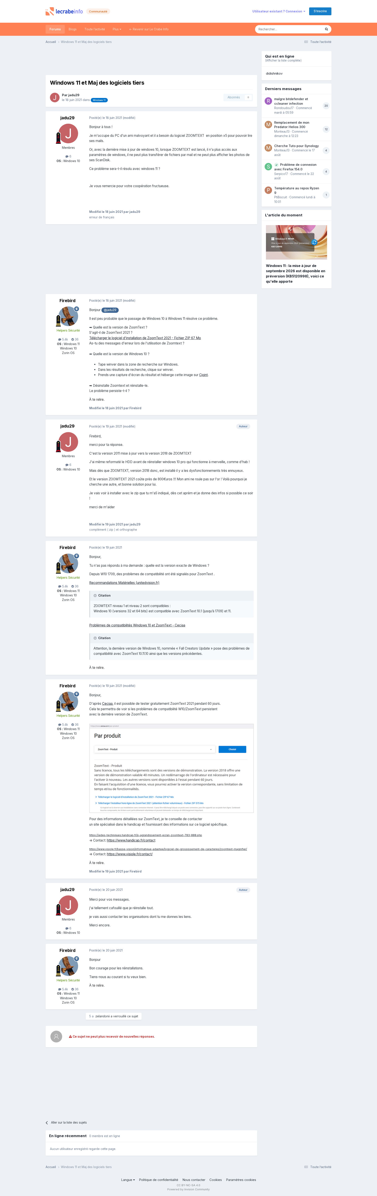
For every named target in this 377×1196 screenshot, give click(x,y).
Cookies (215, 1180)
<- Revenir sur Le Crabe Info (149, 29)
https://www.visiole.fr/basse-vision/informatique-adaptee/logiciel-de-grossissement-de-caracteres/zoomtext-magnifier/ (168, 849)
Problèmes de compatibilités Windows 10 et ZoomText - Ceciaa (137, 625)
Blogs (73, 29)
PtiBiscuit (280, 197)
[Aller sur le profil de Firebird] (68, 316)
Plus (116, 29)
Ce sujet (310, 29)
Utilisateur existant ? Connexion (277, 11)
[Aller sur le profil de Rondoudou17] (268, 101)
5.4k (64, 339)
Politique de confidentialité (158, 1180)
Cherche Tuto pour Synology (296, 146)
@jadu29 (110, 310)
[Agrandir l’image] (171, 768)
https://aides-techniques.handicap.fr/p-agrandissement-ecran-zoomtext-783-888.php (145, 835)
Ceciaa (107, 704)
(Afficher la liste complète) (283, 60)
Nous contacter (193, 1180)
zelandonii (102, 1016)
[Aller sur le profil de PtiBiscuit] (268, 190)
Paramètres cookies (241, 1180)
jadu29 (73, 95)
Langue (127, 1180)
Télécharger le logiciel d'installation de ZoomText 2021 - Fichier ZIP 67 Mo (145, 338)
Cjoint (203, 375)
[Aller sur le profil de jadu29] (55, 97)
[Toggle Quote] (96, 595)
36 (76, 339)
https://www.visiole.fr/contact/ (130, 854)
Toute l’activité (94, 29)
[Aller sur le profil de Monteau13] (268, 124)
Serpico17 (281, 174)
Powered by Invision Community (188, 1189)
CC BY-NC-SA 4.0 (188, 1185)
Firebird (67, 300)
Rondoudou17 (284, 108)
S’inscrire (320, 11)
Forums (55, 29)
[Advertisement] (151, 61)
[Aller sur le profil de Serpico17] (268, 166)
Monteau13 (282, 131)
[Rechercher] (326, 29)
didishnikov (274, 73)
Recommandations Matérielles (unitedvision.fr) (124, 583)
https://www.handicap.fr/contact (131, 840)
